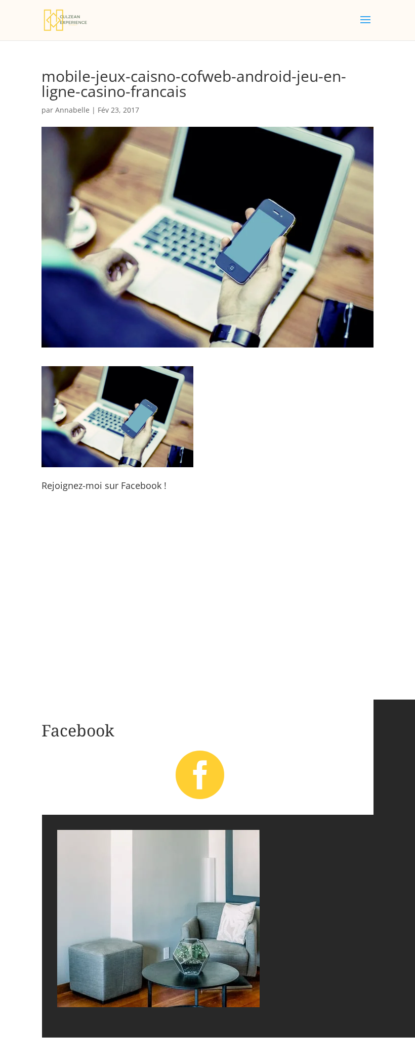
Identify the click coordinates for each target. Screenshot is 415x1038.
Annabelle (72, 110)
